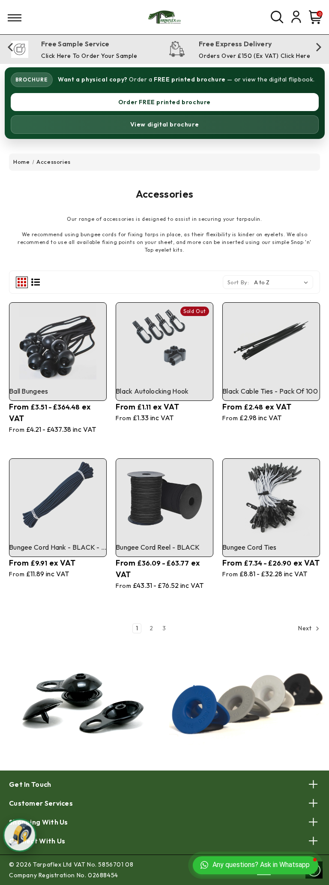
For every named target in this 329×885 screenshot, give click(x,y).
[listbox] (283, 282)
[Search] (277, 17)
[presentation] (10, 51)
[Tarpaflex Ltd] (164, 17)
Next (305, 628)
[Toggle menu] (12, 17)
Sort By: (238, 282)
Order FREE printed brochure (164, 102)
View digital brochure (164, 124)
